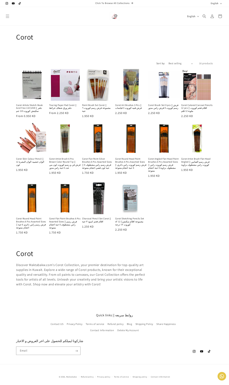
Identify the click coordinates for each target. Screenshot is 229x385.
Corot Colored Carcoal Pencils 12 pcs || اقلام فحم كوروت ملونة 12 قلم (196, 108)
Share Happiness (166, 324)
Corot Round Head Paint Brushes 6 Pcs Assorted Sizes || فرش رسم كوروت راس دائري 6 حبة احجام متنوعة (130, 163)
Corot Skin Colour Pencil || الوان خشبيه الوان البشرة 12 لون (30, 161)
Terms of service (95, 324)
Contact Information (102, 330)
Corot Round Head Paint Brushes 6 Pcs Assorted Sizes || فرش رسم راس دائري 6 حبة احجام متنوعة (31, 223)
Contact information (160, 376)
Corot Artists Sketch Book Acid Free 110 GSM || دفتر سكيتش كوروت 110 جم (29, 108)
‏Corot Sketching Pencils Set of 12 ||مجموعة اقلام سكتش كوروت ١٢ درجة (129, 221)
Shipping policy (140, 376)
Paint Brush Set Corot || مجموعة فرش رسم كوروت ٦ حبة (96, 108)
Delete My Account (128, 330)
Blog (129, 324)
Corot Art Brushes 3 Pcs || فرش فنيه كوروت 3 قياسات (128, 107)
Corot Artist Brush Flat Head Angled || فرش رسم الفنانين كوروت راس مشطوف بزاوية (196, 161)
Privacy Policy (74, 324)
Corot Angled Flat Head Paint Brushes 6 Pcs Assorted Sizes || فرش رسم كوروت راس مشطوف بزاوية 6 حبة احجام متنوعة (163, 164)
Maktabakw (71, 377)
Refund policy (115, 324)
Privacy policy (103, 376)
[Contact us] (222, 376)
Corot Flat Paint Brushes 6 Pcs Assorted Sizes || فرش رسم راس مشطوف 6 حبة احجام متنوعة (65, 223)
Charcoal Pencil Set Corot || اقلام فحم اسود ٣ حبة (96, 220)
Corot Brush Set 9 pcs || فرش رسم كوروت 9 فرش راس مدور (163, 107)
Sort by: (160, 63)
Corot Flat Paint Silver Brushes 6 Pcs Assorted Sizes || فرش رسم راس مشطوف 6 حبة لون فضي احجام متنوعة (97, 163)
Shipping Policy (144, 324)
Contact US (57, 324)
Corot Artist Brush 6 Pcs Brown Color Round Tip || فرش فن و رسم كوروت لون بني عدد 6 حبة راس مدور (65, 163)
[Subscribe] (76, 351)
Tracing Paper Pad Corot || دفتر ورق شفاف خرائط (63, 107)
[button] (7, 16)
